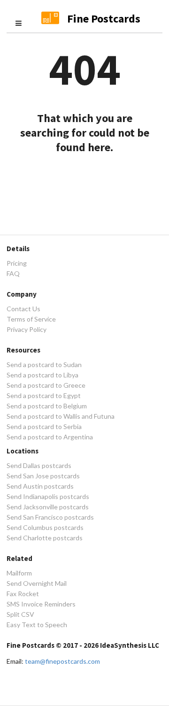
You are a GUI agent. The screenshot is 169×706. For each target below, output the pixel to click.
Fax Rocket (23, 594)
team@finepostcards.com (62, 661)
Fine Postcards (103, 18)
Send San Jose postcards (43, 476)
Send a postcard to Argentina (50, 437)
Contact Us (23, 309)
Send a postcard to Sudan (44, 364)
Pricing (17, 263)
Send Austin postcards (40, 486)
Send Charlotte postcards (45, 538)
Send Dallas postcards (39, 465)
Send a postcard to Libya (42, 375)
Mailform (19, 573)
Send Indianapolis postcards (48, 496)
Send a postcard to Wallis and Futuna (61, 416)
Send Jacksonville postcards (48, 507)
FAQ (13, 273)
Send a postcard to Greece (46, 385)
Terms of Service (31, 319)
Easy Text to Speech (37, 625)
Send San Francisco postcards (50, 517)
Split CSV (20, 614)
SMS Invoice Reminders (41, 604)
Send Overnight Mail (37, 583)
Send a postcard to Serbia (44, 426)
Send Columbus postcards (45, 527)
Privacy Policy (26, 329)
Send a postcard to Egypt (44, 395)
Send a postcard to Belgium (47, 406)
